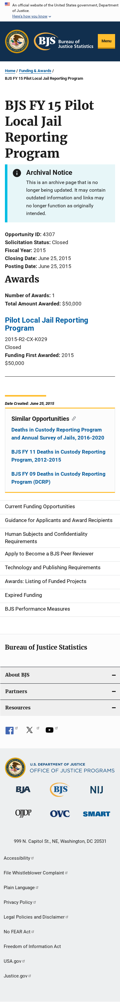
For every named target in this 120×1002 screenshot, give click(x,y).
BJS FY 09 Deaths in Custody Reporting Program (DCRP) (58, 478)
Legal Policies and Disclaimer (34, 917)
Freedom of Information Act (32, 946)
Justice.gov (15, 976)
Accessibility (17, 858)
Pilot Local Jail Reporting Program (46, 324)
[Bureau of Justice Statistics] (60, 798)
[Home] (63, 41)
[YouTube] (51, 732)
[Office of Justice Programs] (17, 41)
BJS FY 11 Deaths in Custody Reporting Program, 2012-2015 (58, 456)
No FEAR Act (17, 932)
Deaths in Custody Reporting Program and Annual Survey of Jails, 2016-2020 (57, 434)
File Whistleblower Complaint (34, 873)
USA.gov (12, 961)
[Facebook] (11, 732)
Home (10, 70)
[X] (31, 732)
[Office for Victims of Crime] (60, 818)
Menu (106, 41)
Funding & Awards (35, 70)
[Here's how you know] (60, 10)
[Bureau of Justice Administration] (23, 794)
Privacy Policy (18, 902)
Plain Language (19, 887)
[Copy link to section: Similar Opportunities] (72, 418)
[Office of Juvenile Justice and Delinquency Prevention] (23, 819)
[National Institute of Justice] (96, 794)
